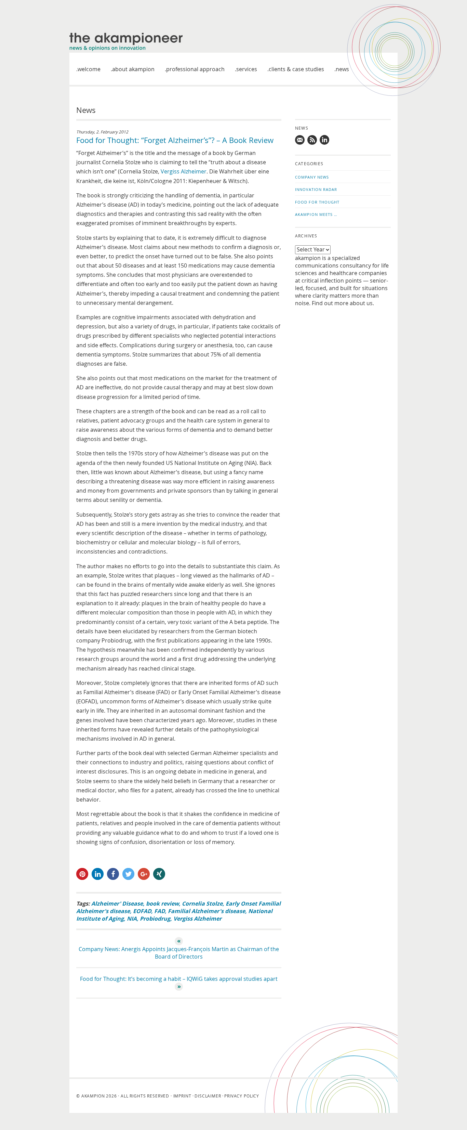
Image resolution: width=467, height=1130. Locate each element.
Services (246, 69)
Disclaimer (208, 1096)
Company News (312, 177)
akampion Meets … (316, 214)
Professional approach (195, 69)
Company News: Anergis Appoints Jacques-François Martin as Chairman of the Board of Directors (179, 952)
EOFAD (142, 911)
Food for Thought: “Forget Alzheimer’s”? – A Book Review (174, 140)
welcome (89, 69)
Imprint (182, 1096)
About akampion (133, 69)
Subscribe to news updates (312, 140)
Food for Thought (317, 202)
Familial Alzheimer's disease (206, 911)
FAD (159, 911)
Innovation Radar (316, 189)
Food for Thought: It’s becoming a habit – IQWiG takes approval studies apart (179, 979)
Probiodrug (155, 918)
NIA (132, 918)
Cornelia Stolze (202, 903)
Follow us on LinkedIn (325, 140)
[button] (82, 874)
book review (162, 903)
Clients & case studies (296, 69)
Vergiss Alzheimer (183, 171)
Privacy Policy (241, 1096)
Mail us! (300, 140)
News (342, 69)
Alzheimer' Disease (117, 903)
